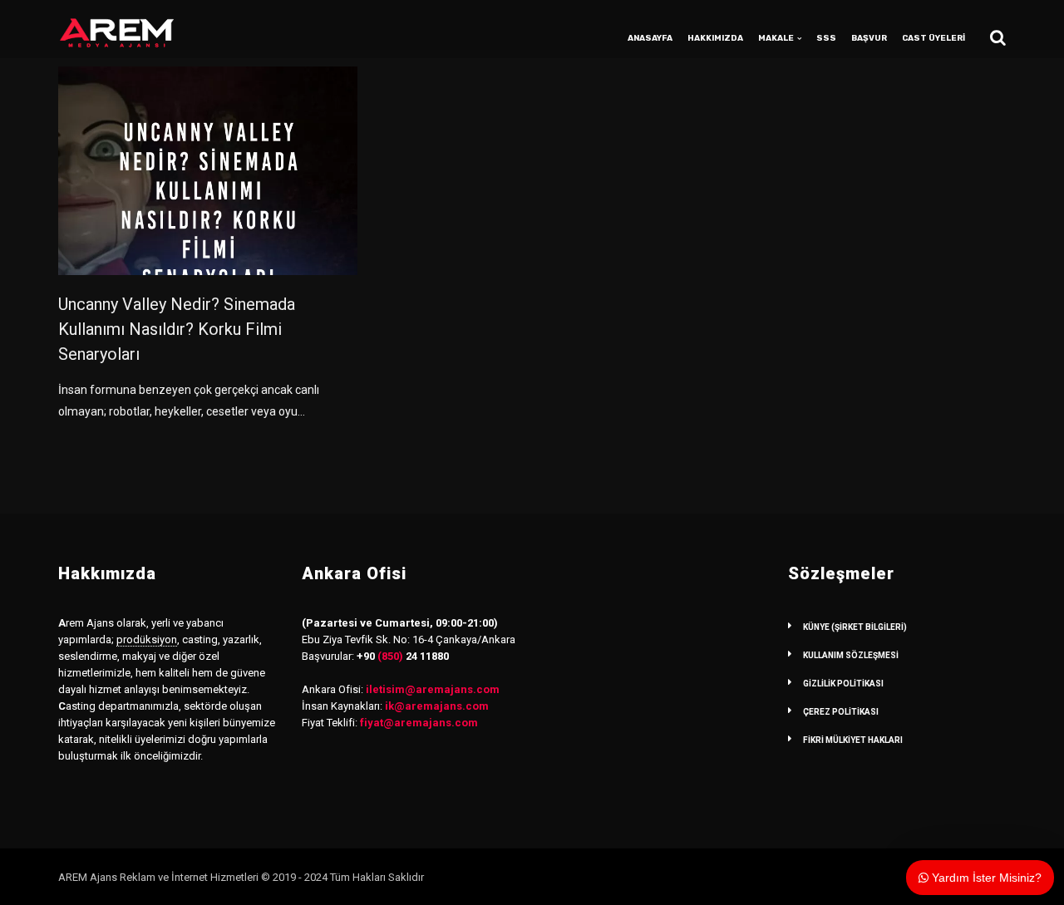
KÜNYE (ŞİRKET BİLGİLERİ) (855, 627)
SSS (826, 38)
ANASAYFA (650, 38)
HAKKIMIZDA (715, 38)
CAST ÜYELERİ (933, 38)
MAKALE (776, 38)
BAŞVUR (869, 38)
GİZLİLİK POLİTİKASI (843, 683)
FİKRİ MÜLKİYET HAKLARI (853, 740)
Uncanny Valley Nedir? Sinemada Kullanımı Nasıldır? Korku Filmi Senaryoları (176, 329)
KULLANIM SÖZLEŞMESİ (851, 655)
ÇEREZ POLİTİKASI (841, 711)
